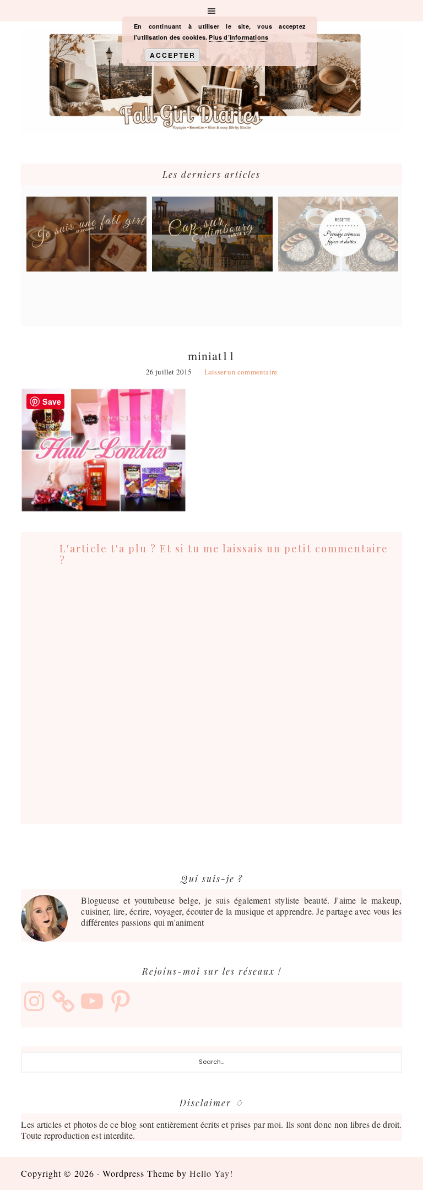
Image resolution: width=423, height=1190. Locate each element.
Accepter (173, 55)
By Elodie (211, 82)
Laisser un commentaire (240, 372)
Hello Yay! (211, 1173)
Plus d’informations (238, 37)
